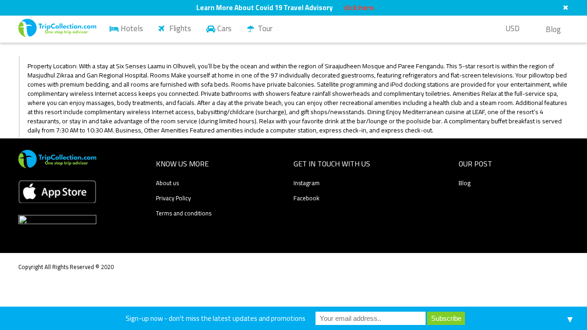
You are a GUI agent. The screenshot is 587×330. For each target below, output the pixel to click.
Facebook (306, 198)
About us (167, 182)
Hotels (132, 28)
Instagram (307, 182)
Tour (265, 28)
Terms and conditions (183, 213)
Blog (553, 29)
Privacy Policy (173, 198)
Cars (224, 28)
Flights (180, 28)
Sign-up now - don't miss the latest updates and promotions (215, 318)
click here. (359, 7)
